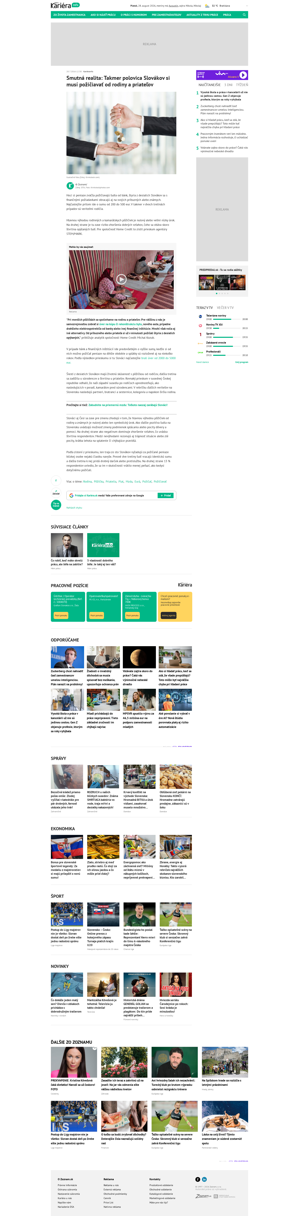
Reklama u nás (111, 1185)
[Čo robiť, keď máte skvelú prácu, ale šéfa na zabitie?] (67, 545)
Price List (108, 1202)
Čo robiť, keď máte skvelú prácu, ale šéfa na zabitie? (67, 562)
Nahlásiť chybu (74, 507)
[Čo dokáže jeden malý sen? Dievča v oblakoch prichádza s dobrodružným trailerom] (67, 985)
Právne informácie (67, 1185)
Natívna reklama (112, 1206)
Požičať (147, 481)
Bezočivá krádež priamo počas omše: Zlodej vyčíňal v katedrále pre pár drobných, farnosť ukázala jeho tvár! (65, 799)
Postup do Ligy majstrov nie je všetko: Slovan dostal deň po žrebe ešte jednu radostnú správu (66, 935)
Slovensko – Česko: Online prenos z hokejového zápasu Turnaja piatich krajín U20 (100, 937)
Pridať (167, 495)
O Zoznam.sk (65, 1179)
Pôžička (98, 481)
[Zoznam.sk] (204, 1197)
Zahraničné (56, 811)
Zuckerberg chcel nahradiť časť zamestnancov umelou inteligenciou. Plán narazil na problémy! (222, 109)
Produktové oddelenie (161, 1185)
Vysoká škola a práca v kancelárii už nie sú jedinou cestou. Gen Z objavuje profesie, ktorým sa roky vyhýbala (224, 95)
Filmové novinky (131, 1019)
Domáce (127, 811)
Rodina (87, 481)
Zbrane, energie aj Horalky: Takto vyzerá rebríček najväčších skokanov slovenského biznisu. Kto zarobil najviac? (173, 869)
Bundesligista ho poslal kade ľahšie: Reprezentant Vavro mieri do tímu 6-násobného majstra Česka (139, 937)
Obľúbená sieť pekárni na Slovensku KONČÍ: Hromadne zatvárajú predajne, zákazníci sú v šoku (175, 799)
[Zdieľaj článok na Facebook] (56, 481)
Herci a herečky (166, 1015)
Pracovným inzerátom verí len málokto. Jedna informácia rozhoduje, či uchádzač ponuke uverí (224, 137)
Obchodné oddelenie (161, 1189)
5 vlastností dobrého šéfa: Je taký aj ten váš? (101, 562)
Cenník (107, 1198)
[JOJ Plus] (200, 352)
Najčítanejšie (210, 85)
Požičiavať (160, 481)
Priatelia (111, 481)
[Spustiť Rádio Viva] (221, 73)
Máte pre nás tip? (159, 1202)
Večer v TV (225, 307)
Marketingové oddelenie (162, 1198)
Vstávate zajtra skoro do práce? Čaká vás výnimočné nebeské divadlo (224, 149)
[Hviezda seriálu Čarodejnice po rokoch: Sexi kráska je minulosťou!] (176, 985)
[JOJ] (200, 325)
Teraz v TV (204, 307)
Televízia (91, 1011)
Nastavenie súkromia (69, 1193)
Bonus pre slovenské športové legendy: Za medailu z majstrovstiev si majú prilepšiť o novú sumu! (65, 869)
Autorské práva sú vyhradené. (211, 1189)
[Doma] (200, 343)
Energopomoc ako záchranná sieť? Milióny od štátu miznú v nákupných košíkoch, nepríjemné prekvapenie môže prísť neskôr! (139, 869)
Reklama (109, 1179)
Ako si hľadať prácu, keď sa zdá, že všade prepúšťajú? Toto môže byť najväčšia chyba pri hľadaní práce (221, 123)
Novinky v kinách (58, 1015)
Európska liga (165, 945)
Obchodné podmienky (115, 1193)
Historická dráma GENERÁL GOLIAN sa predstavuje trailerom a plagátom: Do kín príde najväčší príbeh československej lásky (138, 1007)
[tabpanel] (222, 121)
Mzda (129, 481)
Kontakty (155, 1179)
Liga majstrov (57, 945)
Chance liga (129, 949)
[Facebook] (197, 1180)
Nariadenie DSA (66, 1206)
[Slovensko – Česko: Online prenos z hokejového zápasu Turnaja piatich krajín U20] (103, 914)
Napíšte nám (64, 1202)
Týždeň (242, 85)
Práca (227, 14)
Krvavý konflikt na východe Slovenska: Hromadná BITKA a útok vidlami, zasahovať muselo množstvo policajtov (138, 799)
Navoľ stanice (202, 362)
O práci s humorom (134, 14)
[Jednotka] (200, 334)
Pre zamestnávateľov (166, 14)
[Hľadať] (244, 14)
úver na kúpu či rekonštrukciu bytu (120, 324)
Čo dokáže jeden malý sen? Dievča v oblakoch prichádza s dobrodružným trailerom (66, 1005)
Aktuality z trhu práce (202, 14)
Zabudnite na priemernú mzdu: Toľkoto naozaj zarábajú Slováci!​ (128, 405)
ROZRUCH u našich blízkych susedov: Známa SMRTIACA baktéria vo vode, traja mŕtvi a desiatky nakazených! (102, 799)
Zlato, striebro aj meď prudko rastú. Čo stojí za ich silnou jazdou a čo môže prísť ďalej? (102, 868)
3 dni (228, 85)
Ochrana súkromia (67, 1189)
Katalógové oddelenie (161, 1193)
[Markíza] (200, 316)
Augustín (173, 5)
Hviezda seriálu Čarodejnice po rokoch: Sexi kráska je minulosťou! (174, 1005)
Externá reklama (112, 1189)
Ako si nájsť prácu (103, 14)
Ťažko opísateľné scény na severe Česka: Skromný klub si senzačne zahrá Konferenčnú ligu (176, 935)
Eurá (137, 481)
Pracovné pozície (69, 585)
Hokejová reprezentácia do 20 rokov (103, 949)
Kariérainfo (88, 71)
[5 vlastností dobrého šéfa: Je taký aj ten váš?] (103, 545)
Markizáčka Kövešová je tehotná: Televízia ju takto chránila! (102, 1004)
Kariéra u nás (65, 1198)
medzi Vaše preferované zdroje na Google (109, 495)
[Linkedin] (204, 1180)
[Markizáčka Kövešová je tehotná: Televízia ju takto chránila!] (103, 985)
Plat (121, 481)
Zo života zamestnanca (69, 14)
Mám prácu (55, 568)
